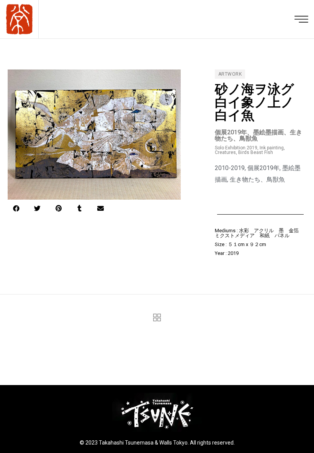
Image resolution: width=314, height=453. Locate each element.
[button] (16, 208)
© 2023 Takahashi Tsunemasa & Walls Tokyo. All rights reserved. (157, 443)
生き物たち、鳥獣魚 (257, 179)
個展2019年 (263, 168)
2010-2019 (230, 168)
